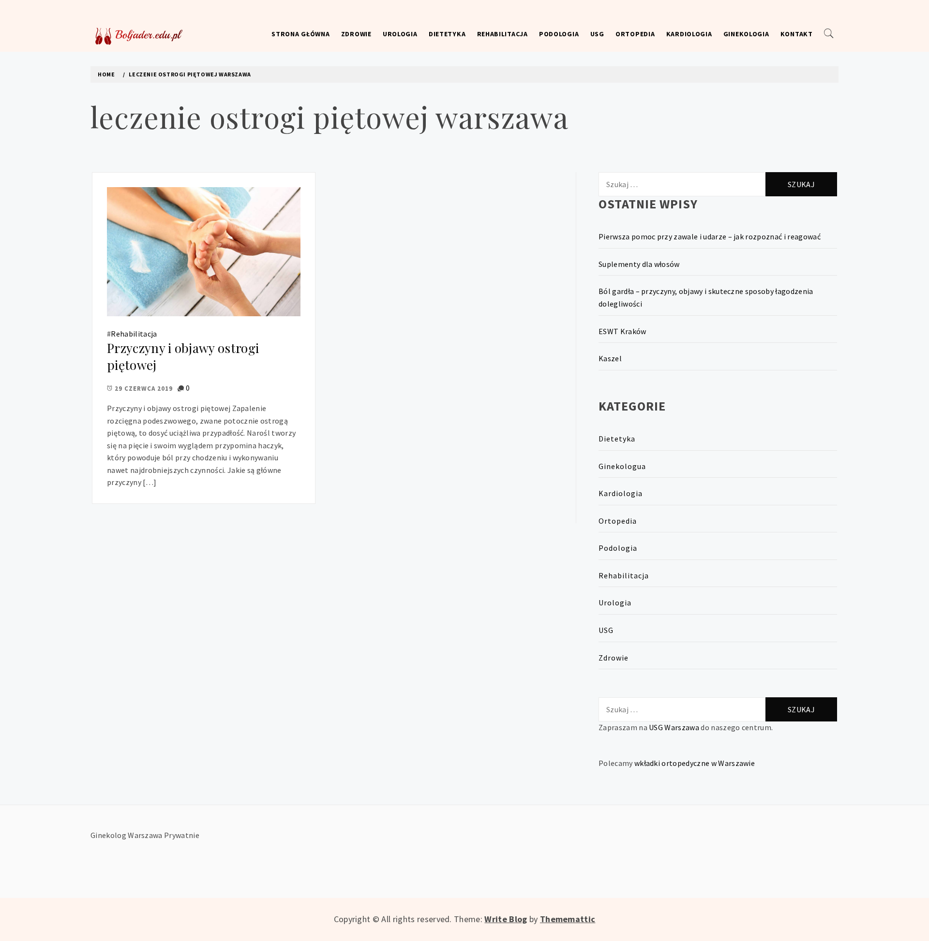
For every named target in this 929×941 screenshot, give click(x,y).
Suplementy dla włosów (639, 264)
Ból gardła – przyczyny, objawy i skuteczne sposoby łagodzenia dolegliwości (706, 297)
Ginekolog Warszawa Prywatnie (144, 835)
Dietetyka (447, 33)
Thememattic (568, 919)
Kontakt (796, 33)
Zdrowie (356, 33)
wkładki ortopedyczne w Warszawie (694, 763)
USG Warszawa (674, 727)
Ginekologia (746, 33)
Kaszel (610, 358)
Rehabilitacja (502, 33)
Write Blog (505, 919)
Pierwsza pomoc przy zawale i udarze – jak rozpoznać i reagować (710, 236)
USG (597, 33)
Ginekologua (622, 466)
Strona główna (300, 33)
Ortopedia (635, 33)
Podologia (559, 33)
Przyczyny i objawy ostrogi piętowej (183, 356)
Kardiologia (689, 33)
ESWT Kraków (622, 331)
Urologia (400, 33)
